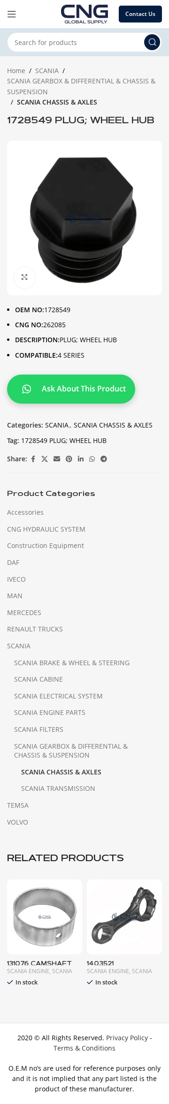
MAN (15, 595)
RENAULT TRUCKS (35, 628)
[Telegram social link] (104, 459)
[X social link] (44, 459)
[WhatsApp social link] (92, 459)
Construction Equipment (45, 545)
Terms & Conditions (84, 1048)
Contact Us (140, 14)
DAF (13, 562)
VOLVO (17, 822)
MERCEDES (24, 612)
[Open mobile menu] (11, 14)
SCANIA (47, 70)
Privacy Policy (127, 1037)
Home (16, 70)
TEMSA (18, 805)
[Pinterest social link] (69, 459)
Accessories (25, 512)
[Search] (152, 42)
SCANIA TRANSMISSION (58, 788)
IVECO (16, 579)
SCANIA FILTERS (38, 729)
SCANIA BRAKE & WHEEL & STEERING (72, 662)
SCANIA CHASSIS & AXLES (57, 102)
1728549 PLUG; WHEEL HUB (64, 440)
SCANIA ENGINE (28, 971)
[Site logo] (84, 13)
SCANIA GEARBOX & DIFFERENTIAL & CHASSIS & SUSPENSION (81, 86)
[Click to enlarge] (24, 277)
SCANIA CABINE (38, 679)
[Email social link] (57, 459)
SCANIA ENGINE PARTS (49, 712)
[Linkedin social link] (80, 459)
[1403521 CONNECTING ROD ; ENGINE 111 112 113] (124, 916)
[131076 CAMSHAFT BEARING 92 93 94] (44, 916)
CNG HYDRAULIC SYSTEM (46, 529)
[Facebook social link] (32, 459)
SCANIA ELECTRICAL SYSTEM (58, 695)
